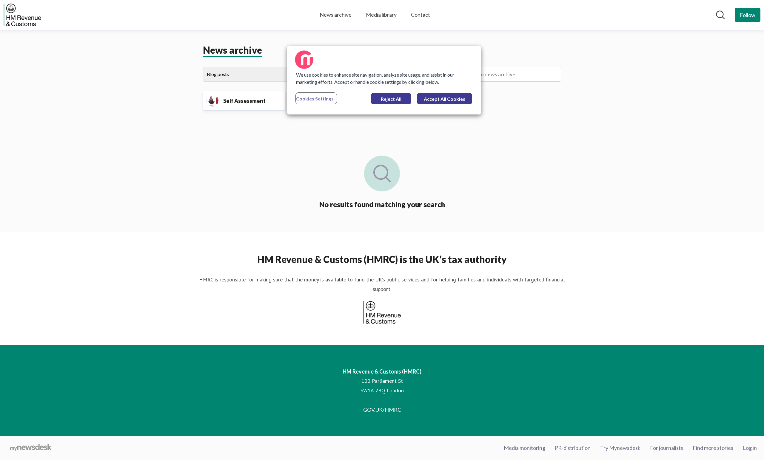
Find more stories (713, 447)
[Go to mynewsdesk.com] (31, 448)
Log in (750, 447)
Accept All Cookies (444, 99)
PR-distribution (573, 447)
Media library (381, 14)
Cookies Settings (315, 98)
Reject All (391, 99)
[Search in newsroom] (720, 15)
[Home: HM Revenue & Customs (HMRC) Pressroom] (22, 15)
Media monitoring (524, 447)
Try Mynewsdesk (620, 447)
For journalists (666, 447)
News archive (336, 14)
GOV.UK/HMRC (382, 409)
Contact (420, 14)
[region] (384, 80)
